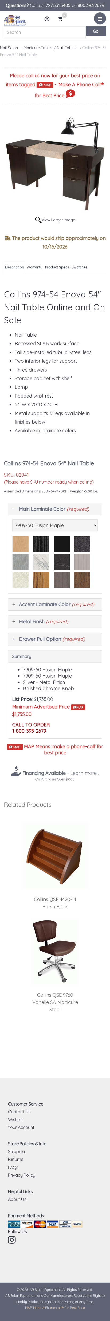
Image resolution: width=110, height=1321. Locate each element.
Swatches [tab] (79, 267)
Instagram (12, 1240)
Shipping (16, 1151)
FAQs (13, 1167)
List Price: (22, 699)
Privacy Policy (21, 1175)
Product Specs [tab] (57, 267)
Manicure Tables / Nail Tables (50, 47)
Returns (15, 1159)
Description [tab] (14, 267)
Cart (61, 19)
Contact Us (19, 1111)
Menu (100, 18)
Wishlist (15, 1119)
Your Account (21, 1127)
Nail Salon (9, 47)
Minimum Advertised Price (47, 707)
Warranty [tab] (34, 267)
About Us (17, 1199)
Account (47, 18)
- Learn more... (60, 773)
